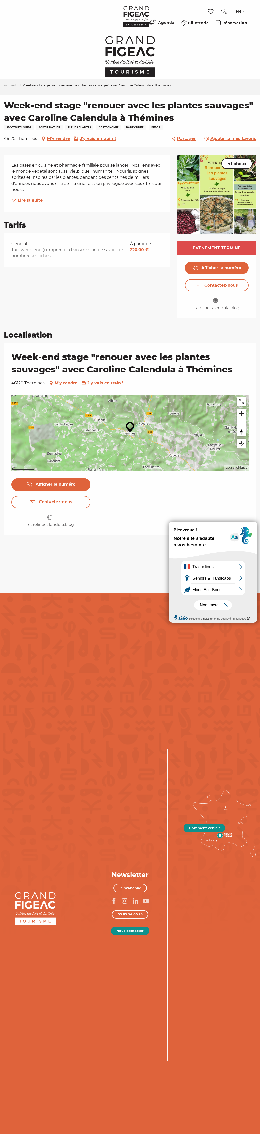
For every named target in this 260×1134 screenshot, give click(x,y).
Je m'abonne (130, 888)
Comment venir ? (204, 828)
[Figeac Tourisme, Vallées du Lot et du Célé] (136, 20)
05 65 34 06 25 (130, 914)
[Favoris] (211, 12)
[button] (224, 11)
